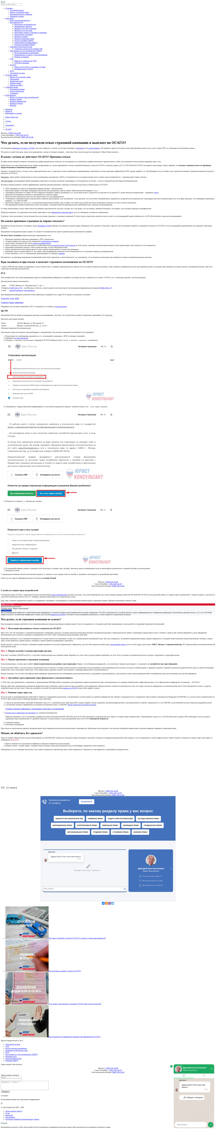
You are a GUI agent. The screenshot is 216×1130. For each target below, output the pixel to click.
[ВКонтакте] (103, 903)
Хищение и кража (17, 16)
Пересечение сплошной (23, 35)
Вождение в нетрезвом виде (25, 24)
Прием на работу (16, 85)
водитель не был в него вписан (63, 245)
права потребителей (59, 595)
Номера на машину (21, 57)
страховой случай (44, 226)
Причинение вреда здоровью (21, 14)
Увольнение (14, 79)
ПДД (12, 71)
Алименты (14, 93)
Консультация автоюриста (20, 20)
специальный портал (118, 644)
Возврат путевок (16, 103)
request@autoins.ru (16, 290)
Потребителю (10, 95)
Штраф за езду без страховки (25, 28)
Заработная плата (16, 81)
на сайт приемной (21, 338)
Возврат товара (16, 99)
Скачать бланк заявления (12, 302)
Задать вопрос (6, 610)
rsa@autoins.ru (29, 290)
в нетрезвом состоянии (50, 241)
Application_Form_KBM (10, 298)
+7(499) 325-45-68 (14, 133)
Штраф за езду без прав (23, 30)
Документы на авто (17, 73)
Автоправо (9, 18)
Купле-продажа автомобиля (16, 1048)
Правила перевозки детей (24, 39)
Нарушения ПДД (16, 22)
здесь (156, 193)
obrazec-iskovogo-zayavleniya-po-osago (82, 705)
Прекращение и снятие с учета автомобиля (30, 55)
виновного (80, 148)
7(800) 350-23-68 (27, 137)
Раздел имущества (17, 91)
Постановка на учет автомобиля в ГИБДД (26, 51)
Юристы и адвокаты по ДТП (25, 61)
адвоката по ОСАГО (70, 688)
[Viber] (109, 903)
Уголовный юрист (17, 10)
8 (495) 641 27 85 (15, 288)
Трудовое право (11, 75)
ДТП (12, 59)
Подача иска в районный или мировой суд (21, 713)
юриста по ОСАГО (58, 614)
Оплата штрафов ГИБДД (23, 41)
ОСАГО (13, 65)
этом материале (61, 306)
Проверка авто (11, 1056)
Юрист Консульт (11, 117)
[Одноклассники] (106, 903)
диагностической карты (42, 243)
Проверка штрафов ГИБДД (24, 45)
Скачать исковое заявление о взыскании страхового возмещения (34, 709)
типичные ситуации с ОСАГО (23, 148)
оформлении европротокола (62, 212)
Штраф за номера (21, 37)
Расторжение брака (17, 89)
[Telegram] (112, 903)
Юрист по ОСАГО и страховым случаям (29, 67)
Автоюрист (9, 125)
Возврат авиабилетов (18, 101)
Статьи (8, 121)
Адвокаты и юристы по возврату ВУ (28, 49)
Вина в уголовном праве (19, 12)
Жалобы (13, 105)
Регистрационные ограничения (26, 53)
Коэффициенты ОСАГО (23, 69)
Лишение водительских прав (21, 47)
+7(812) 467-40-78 (21, 135)
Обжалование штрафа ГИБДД (25, 43)
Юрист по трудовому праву (20, 77)
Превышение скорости (23, 26)
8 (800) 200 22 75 (105, 288)
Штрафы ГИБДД (11, 1061)
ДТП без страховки (21, 63)
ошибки (62, 253)
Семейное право (11, 87)
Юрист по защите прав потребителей (24, 97)
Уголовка (9, 8)
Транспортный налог (13, 1058)
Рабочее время (15, 83)
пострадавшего (94, 148)
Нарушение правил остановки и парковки (30, 33)
